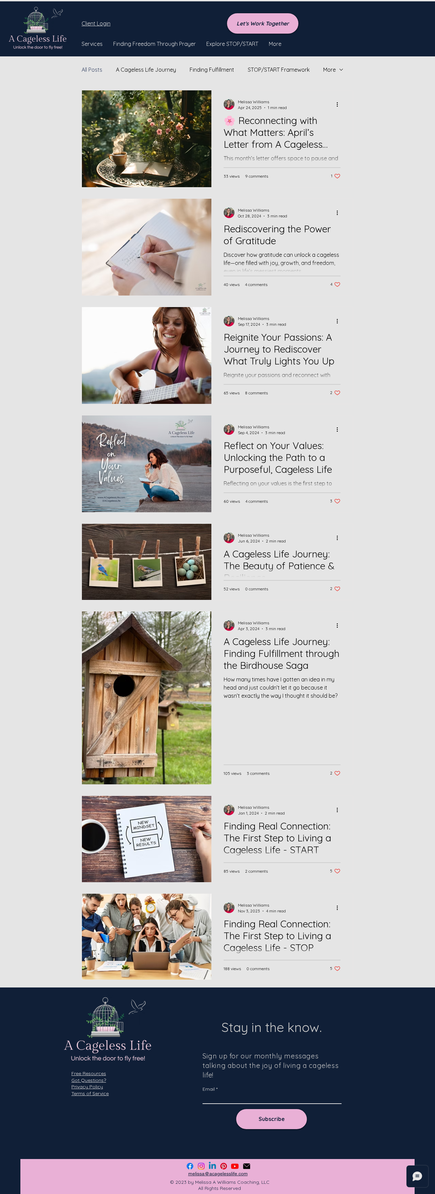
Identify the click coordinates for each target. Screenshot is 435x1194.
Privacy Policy (87, 1087)
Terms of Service (90, 1093)
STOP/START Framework (279, 69)
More (329, 69)
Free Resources (88, 1073)
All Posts (92, 69)
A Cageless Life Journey (146, 69)
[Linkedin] (212, 1166)
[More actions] (339, 104)
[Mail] (246, 1166)
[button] (92, 43)
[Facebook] (190, 1166)
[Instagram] (201, 1166)
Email (209, 1089)
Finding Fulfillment (212, 69)
